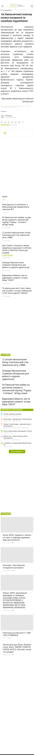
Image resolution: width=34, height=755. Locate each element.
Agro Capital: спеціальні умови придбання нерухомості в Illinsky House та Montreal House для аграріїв (16, 249)
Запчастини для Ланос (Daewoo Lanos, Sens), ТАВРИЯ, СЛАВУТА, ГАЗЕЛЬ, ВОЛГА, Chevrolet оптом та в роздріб (17, 648)
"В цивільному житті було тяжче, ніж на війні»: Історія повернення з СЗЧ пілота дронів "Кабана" (17, 290)
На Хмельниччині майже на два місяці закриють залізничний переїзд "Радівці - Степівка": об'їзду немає (16, 221)
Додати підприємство (17, 451)
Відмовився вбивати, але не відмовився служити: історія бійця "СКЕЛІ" (14, 277)
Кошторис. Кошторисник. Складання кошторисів (14, 566)
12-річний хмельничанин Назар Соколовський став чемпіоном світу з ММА (16, 235)
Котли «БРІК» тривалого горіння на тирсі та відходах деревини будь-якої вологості (17, 537)
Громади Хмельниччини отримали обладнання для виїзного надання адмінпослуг (16, 265)
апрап (4, 196)
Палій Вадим (8, 116)
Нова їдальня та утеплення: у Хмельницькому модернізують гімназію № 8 (15, 207)
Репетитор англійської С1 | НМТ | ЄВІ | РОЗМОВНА (17, 634)
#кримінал (3, 111)
